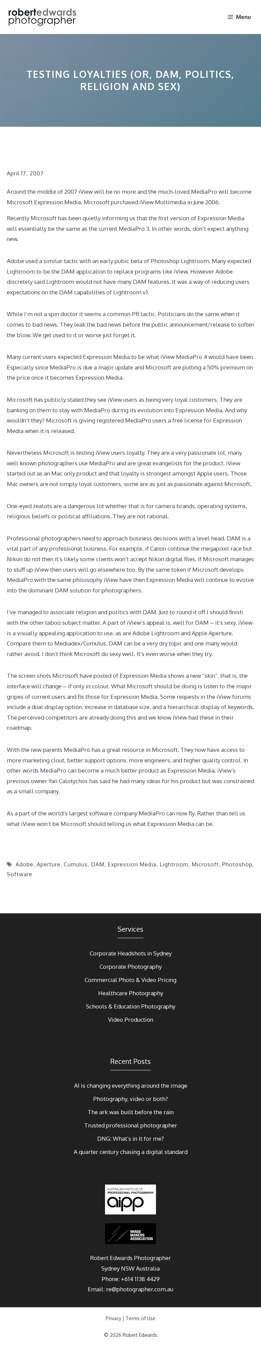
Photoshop (237, 864)
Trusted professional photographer (130, 1125)
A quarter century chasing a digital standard (131, 1151)
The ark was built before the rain (131, 1112)
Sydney (110, 1268)
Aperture (48, 864)
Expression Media (132, 864)
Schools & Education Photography (130, 1006)
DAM (97, 864)
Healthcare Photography (130, 993)
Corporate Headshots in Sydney (131, 953)
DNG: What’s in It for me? (130, 1138)
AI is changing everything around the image (130, 1085)
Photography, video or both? (130, 1098)
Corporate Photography (131, 966)
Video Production (130, 1019)
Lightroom (174, 864)
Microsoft (205, 864)
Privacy (113, 1318)
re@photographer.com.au (139, 1289)
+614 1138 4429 (140, 1278)
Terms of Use (140, 1318)
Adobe (24, 864)
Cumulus (76, 864)
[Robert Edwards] (43, 17)
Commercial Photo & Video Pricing (130, 979)
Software (19, 874)
